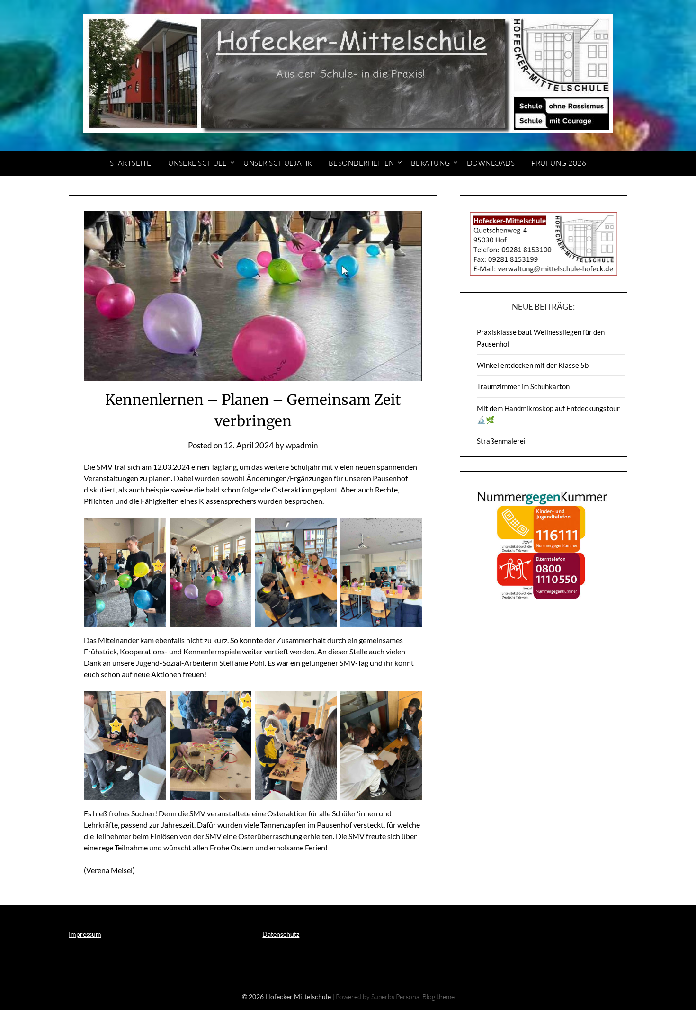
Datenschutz (280, 934)
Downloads (491, 163)
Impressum (85, 934)
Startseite (131, 163)
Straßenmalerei (501, 441)
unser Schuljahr (277, 163)
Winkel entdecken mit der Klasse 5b (533, 365)
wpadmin (302, 445)
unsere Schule (197, 163)
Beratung (430, 163)
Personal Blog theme (425, 996)
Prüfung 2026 (558, 163)
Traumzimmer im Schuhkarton (523, 386)
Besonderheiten (361, 163)
